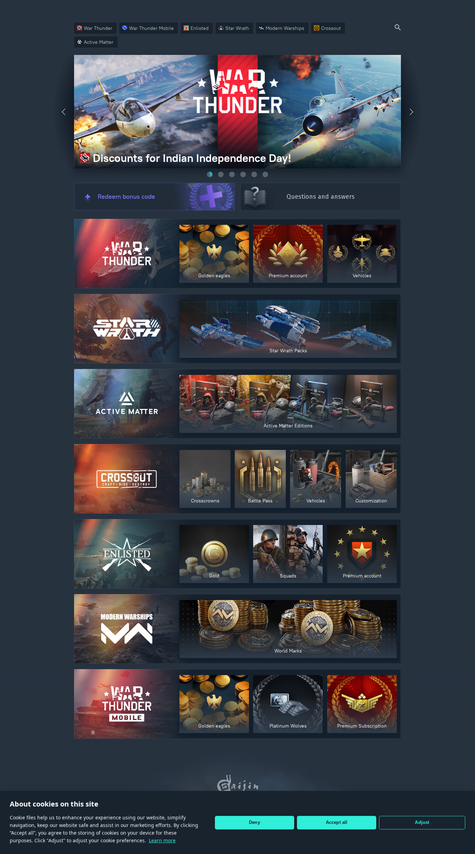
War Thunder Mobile (151, 28)
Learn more (162, 840)
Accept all (337, 822)
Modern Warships (285, 28)
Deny (254, 822)
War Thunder (98, 28)
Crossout (331, 28)
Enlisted (200, 28)
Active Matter (98, 42)
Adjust (422, 822)
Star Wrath (237, 28)
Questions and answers (321, 196)
